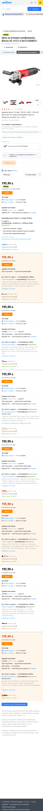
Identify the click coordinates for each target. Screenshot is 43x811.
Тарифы (33, 802)
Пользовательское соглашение (19, 804)
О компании (6, 802)
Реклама (27, 802)
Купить (7, 193)
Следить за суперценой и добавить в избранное (22, 155)
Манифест (5, 804)
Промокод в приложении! (13, 14)
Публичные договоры (9, 807)
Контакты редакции (17, 802)
